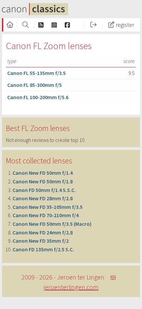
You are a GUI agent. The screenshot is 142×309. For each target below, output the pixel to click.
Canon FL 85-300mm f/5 (34, 85)
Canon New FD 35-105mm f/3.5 (48, 207)
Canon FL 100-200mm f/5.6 (37, 97)
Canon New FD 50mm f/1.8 (43, 181)
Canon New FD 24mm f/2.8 (43, 232)
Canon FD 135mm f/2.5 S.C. (43, 249)
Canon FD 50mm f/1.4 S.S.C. (44, 190)
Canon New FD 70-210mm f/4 (46, 215)
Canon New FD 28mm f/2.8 (43, 198)
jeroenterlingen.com (71, 287)
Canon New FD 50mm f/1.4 (43, 172)
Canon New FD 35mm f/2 (41, 240)
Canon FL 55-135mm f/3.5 (36, 73)
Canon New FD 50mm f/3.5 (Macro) (52, 223)
